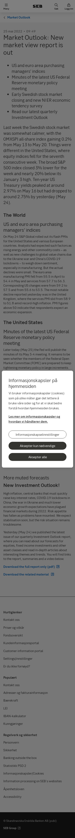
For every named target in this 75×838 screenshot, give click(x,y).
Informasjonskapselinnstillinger (37, 434)
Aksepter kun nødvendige (37, 446)
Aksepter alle (37, 457)
